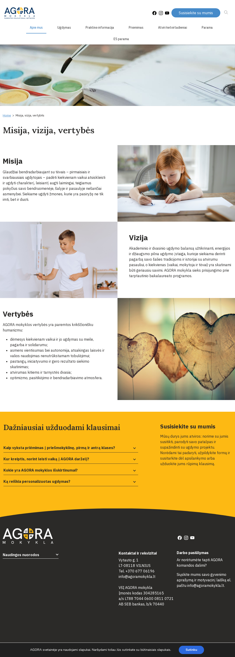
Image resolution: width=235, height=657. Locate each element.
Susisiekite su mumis (196, 13)
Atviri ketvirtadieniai (172, 27)
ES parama (121, 39)
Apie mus (36, 27)
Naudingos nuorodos (21, 554)
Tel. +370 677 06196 (137, 571)
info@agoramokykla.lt (137, 576)
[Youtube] (167, 13)
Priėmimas (136, 27)
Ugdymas (64, 27)
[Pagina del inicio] (19, 13)
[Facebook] (154, 13)
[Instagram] (161, 13)
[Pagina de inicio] (28, 535)
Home (7, 115)
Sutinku (191, 650)
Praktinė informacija (100, 27)
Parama (207, 27)
